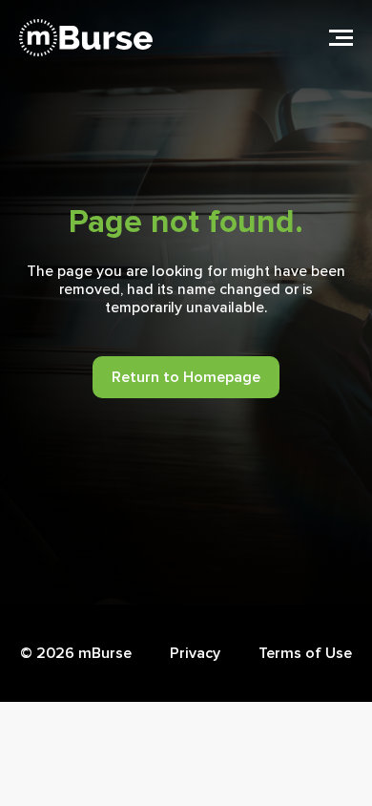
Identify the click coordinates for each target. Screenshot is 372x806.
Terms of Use (305, 653)
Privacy (195, 653)
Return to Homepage (186, 377)
